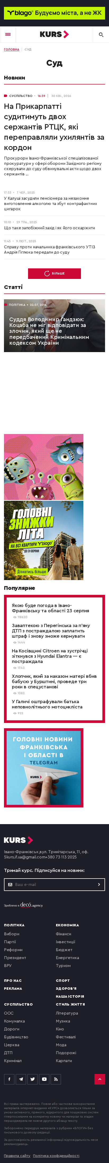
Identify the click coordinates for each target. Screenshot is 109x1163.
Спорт (63, 981)
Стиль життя (70, 1004)
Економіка (67, 925)
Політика (14, 925)
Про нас (13, 981)
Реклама (13, 989)
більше (58, 273)
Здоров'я (66, 989)
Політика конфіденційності (56, 1156)
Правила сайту (17, 1156)
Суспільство (18, 1004)
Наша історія (70, 996)
